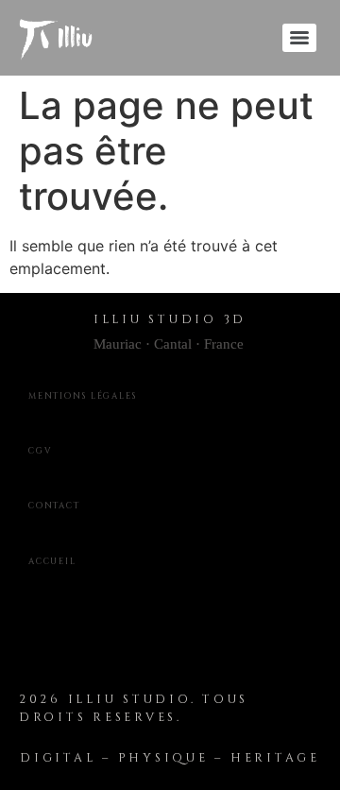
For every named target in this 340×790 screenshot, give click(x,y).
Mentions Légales (82, 396)
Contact (53, 505)
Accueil (52, 561)
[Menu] (299, 38)
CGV (40, 450)
